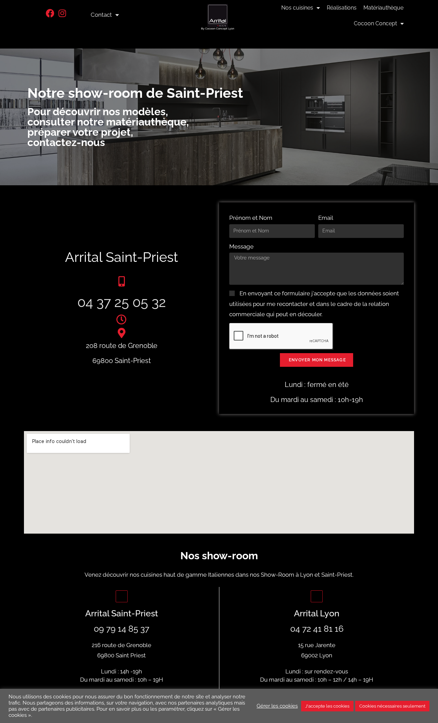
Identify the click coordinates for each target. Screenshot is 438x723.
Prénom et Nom (250, 217)
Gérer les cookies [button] (277, 706)
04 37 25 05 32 (121, 302)
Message (241, 246)
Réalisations (342, 7)
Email (325, 217)
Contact (101, 14)
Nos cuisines (297, 7)
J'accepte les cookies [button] (327, 706)
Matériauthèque (383, 7)
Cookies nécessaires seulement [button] (392, 706)
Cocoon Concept (375, 23)
